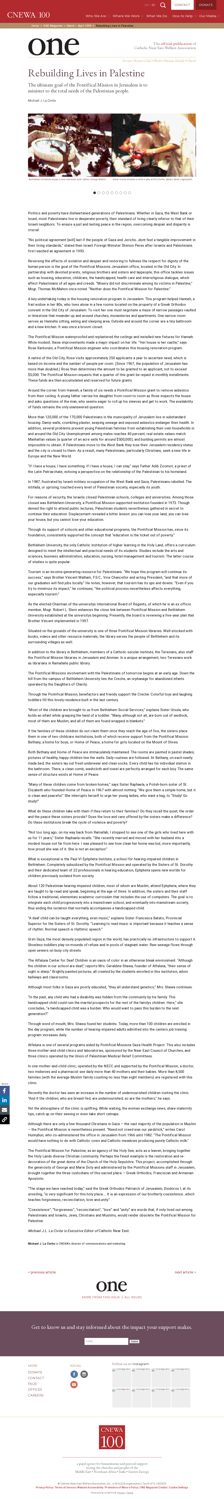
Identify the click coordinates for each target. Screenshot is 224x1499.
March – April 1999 (79, 25)
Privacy (121, 1493)
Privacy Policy (44, 1487)
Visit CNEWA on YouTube (74, 1384)
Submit (134, 1341)
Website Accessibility (90, 1487)
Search (163, 5)
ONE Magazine (52, 25)
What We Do (156, 16)
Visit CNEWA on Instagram (84, 1374)
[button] (122, 1378)
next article (184, 1272)
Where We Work (126, 16)
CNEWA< (28, 14)
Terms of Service (65, 1487)
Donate (206, 5)
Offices (35, 1390)
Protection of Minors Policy (121, 1487)
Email (5, 1110)
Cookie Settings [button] (178, 1487)
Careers (36, 1395)
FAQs (32, 1384)
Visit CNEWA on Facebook (74, 1374)
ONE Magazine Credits (153, 1487)
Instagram (141, 1364)
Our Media (208, 16)
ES (153, 5)
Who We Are (96, 16)
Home (35, 25)
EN (147, 5)
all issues (133, 1297)
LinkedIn (5, 1100)
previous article (43, 1272)
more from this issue (101, 1297)
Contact (182, 5)
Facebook (5, 1090)
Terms (130, 1493)
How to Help (183, 16)
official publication (176, 43)
